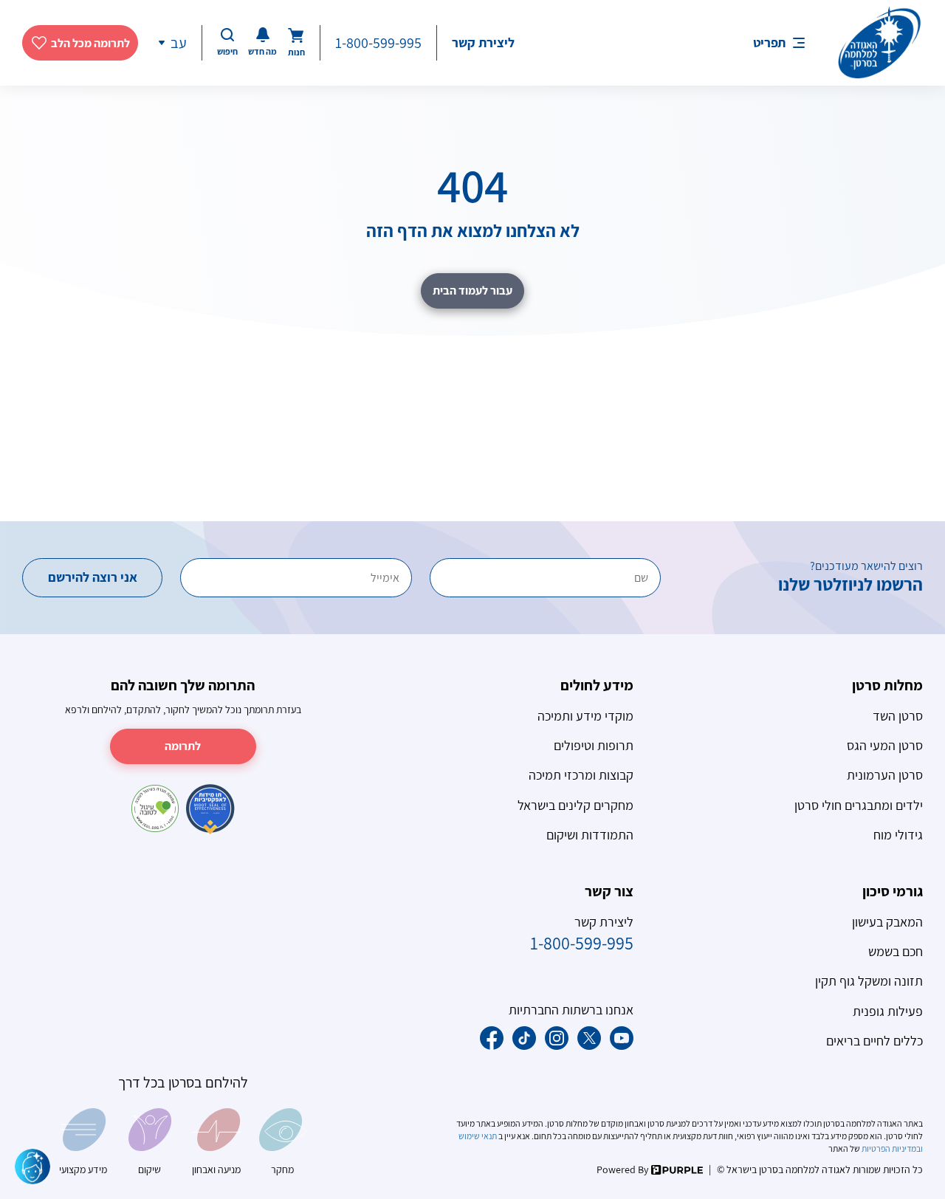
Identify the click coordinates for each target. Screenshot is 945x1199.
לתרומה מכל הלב (90, 43)
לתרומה (183, 746)
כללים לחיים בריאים (874, 1040)
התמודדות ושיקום (589, 834)
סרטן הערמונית (885, 774)
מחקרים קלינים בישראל (575, 805)
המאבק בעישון (887, 921)
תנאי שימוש (478, 1135)
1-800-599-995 (378, 42)
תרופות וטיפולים (593, 745)
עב (179, 42)
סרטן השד (898, 715)
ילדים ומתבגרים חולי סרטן (858, 805)
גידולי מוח (898, 834)
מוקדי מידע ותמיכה (585, 715)
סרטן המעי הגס (885, 745)
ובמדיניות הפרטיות (891, 1148)
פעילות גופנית (888, 1011)
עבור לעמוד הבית (472, 290)
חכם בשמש (895, 951)
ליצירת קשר (483, 42)
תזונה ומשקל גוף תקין (869, 980)
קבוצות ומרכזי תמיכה (581, 774)
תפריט (769, 42)
